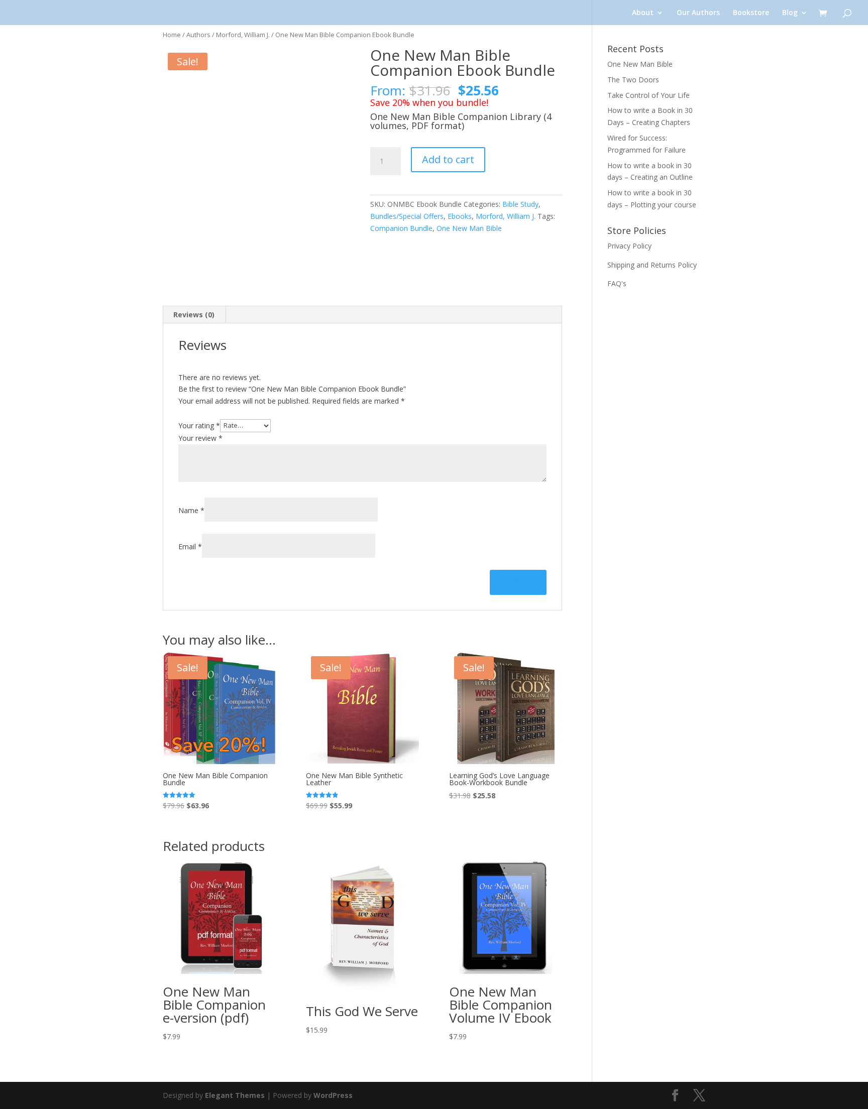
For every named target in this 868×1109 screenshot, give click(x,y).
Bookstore (751, 13)
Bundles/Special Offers (407, 216)
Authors (198, 34)
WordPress (333, 1095)
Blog (790, 13)
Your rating (199, 425)
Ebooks (460, 216)
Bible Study (520, 204)
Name (191, 510)
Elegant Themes (235, 1095)
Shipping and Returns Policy (652, 265)
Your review (200, 438)
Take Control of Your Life (648, 95)
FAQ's (616, 283)
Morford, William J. (243, 34)
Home (172, 34)
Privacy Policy (629, 246)
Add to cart (448, 159)
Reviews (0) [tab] (193, 314)
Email (190, 546)
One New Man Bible (469, 228)
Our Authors (698, 13)
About (643, 13)
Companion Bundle (401, 228)
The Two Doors (633, 79)
